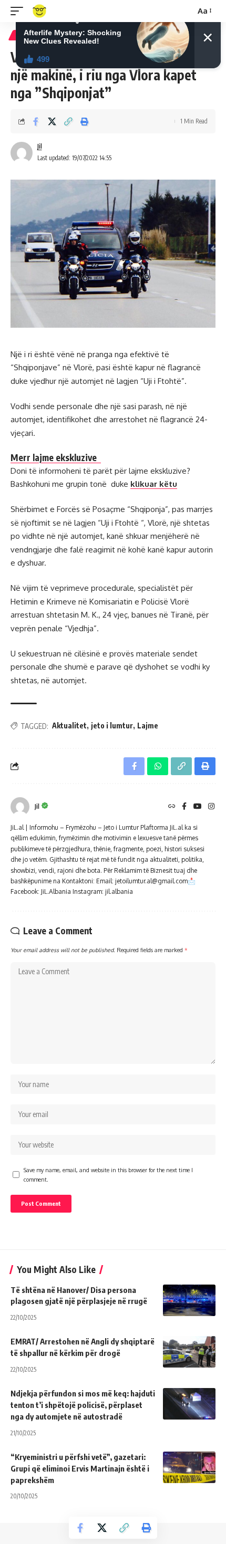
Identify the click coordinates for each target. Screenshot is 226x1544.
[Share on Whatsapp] (157, 766)
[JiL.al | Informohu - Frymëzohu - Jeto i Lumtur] (39, 11)
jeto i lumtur (112, 725)
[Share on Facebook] (35, 121)
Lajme (147, 725)
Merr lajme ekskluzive (56, 457)
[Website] (172, 806)
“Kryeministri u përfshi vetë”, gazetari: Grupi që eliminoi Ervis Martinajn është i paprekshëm (80, 1468)
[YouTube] (197, 806)
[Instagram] (211, 806)
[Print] (84, 121)
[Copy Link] (68, 121)
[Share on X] (52, 121)
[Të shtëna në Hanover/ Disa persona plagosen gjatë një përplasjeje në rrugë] (189, 1300)
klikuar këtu (153, 484)
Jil (39, 146)
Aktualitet (69, 725)
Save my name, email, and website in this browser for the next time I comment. (108, 1174)
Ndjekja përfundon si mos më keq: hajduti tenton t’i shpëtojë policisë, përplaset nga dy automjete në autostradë (83, 1405)
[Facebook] (184, 806)
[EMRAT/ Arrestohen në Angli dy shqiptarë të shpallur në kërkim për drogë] (189, 1352)
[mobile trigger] (19, 11)
